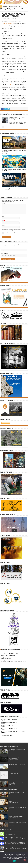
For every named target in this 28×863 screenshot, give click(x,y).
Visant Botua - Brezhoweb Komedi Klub (9, 719)
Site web (3, 225)
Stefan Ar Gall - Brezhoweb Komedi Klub (9, 728)
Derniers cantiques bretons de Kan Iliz (10, 650)
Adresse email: (4, 253)
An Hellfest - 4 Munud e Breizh (7, 725)
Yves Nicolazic (10, 84)
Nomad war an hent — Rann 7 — (7, 735)
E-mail (3, 220)
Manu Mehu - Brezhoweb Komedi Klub (9, 722)
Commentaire (5, 203)
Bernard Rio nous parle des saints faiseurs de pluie (12, 6)
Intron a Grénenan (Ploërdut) (7, 653)
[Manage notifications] (24, 860)
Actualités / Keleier (9, 8)
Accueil (2, 8)
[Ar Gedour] (14, 2)
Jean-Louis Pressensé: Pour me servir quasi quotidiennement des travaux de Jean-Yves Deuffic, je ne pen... (16, 839)
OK (14, 860)
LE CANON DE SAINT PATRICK (15, 772)
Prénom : (3, 247)
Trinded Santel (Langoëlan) (6, 655)
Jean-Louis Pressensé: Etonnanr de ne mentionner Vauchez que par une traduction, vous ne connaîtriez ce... (15, 843)
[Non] (26, 857)
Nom (3, 216)
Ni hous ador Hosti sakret (6, 652)
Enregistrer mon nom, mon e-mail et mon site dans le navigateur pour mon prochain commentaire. (13, 230)
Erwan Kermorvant (6, 18)
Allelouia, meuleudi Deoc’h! (6, 660)
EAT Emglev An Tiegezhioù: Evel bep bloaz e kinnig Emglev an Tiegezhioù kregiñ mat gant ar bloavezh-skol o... (15, 848)
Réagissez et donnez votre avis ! (9, 19)
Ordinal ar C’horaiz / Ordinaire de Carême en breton (11, 661)
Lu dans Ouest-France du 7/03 (8, 23)
